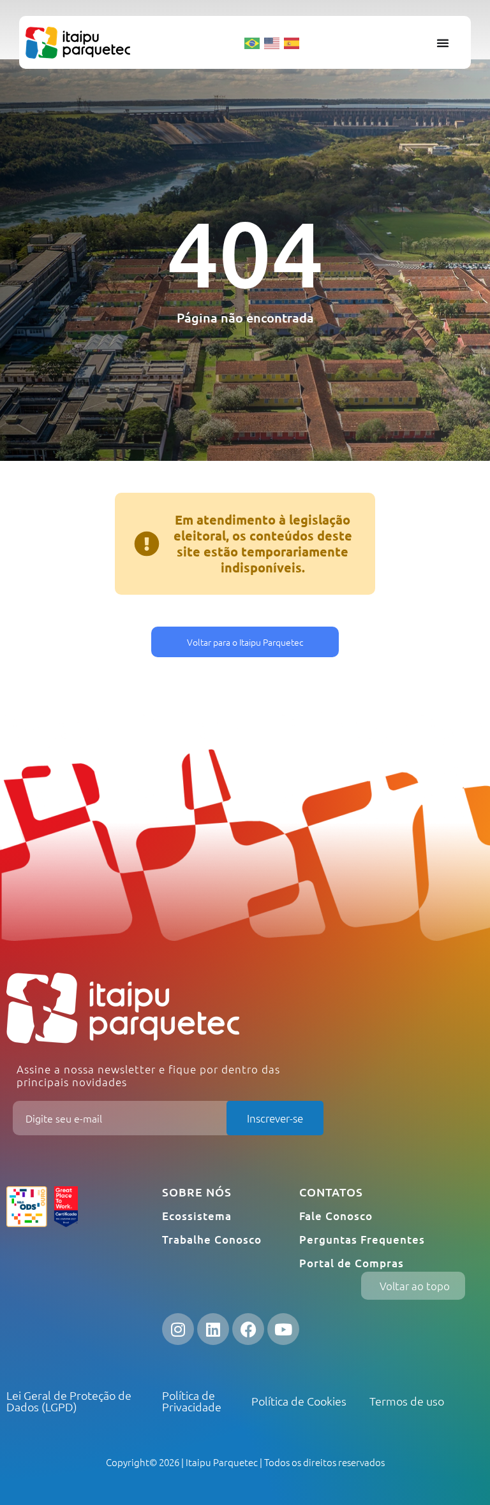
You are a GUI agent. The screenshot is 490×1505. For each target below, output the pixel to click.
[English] (272, 42)
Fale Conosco (336, 1216)
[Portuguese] (252, 42)
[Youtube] (283, 1329)
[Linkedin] (213, 1329)
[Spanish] (292, 42)
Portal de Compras (351, 1263)
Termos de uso (406, 1400)
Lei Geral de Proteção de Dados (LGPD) (68, 1401)
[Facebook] (248, 1329)
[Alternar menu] (442, 42)
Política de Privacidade (191, 1401)
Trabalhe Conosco (212, 1239)
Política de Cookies (298, 1400)
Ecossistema (197, 1216)
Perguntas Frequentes (362, 1239)
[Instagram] (178, 1329)
